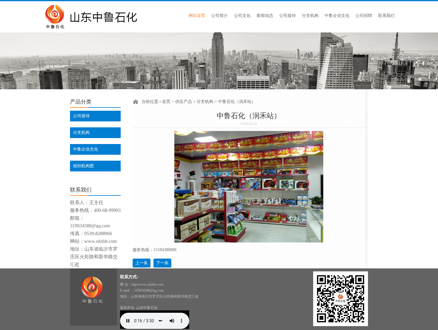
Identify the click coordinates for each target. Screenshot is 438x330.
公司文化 (242, 15)
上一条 (141, 263)
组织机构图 (83, 166)
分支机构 (310, 15)
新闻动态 (265, 15)
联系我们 (386, 15)
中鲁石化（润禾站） (237, 101)
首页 (166, 101)
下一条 (162, 263)
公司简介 (219, 15)
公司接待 (287, 15)
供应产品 (183, 101)
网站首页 (197, 15)
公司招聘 (363, 15)
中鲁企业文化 (337, 15)
